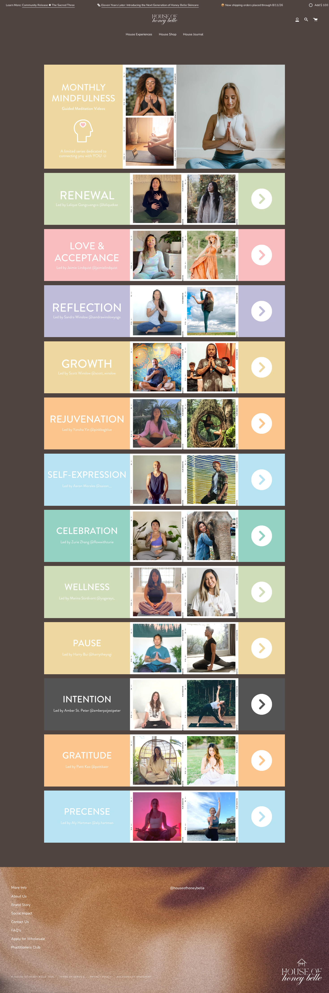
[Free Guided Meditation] (164, 841)
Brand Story (20, 904)
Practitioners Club (25, 947)
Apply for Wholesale (28, 938)
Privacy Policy (100, 976)
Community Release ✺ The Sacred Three (48, 5)
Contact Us (20, 921)
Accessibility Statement (134, 976)
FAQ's (16, 930)
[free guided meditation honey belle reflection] (164, 336)
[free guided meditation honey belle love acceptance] (164, 280)
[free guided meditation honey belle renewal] (164, 223)
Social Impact (21, 913)
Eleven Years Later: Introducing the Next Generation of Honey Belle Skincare (150, 5)
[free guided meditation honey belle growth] (164, 392)
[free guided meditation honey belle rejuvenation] (164, 448)
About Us (19, 896)
